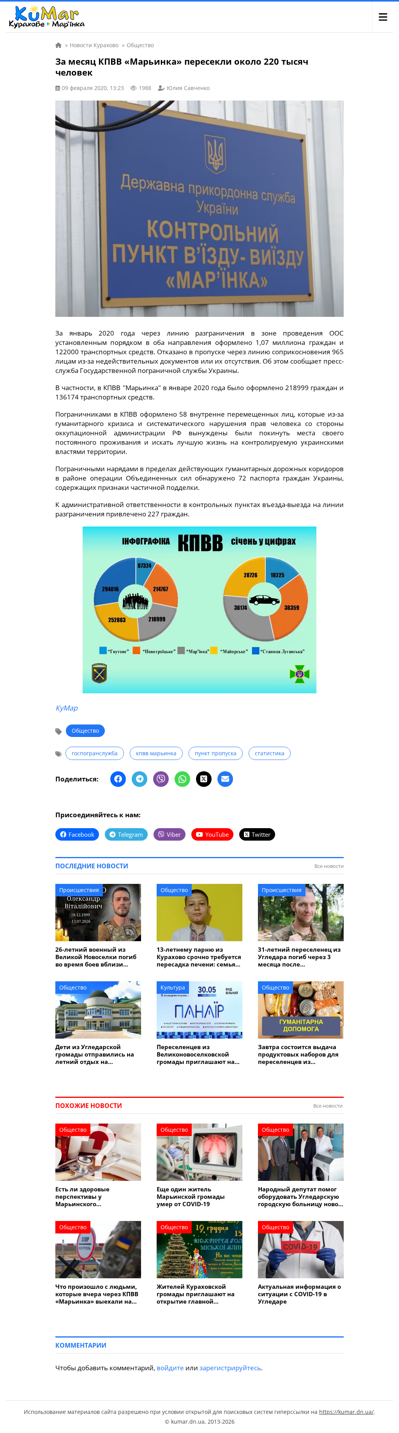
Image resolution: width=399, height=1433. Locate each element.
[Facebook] (118, 779)
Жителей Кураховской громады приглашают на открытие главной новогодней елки (196, 1294)
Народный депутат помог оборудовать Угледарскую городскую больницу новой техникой (300, 1197)
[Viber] (161, 779)
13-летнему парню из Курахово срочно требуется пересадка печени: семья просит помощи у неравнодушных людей (199, 957)
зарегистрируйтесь (230, 1367)
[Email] (225, 779)
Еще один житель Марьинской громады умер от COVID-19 (191, 1197)
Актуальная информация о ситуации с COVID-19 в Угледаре (299, 1294)
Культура (173, 987)
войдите (170, 1367)
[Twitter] (204, 779)
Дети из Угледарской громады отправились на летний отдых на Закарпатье (94, 1054)
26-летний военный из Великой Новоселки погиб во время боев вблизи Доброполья (95, 957)
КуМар (66, 707)
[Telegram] (139, 779)
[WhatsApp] (182, 779)
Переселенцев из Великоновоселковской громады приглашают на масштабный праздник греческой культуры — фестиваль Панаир (196, 1054)
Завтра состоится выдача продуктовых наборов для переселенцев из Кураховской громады (298, 1054)
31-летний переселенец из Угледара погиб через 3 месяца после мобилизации (299, 957)
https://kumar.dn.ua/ (346, 1411)
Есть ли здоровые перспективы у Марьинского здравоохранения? (84, 1197)
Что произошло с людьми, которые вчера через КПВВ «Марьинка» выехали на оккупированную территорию (96, 1294)
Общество (85, 730)
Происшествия (79, 890)
